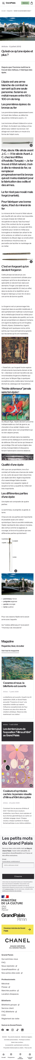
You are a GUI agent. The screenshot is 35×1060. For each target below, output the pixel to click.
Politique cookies (24, 1039)
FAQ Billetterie (7, 1012)
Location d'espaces (10, 994)
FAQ (3, 962)
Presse (4, 987)
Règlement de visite (10, 1019)
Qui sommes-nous (9, 959)
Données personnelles (11, 1039)
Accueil (3, 10)
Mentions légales (26, 1037)
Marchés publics (8, 991)
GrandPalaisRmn (8, 969)
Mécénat (5, 984)
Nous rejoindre (7, 966)
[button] (31, 3)
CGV (3, 1015)
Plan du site (28, 1048)
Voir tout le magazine (10, 651)
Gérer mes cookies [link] (17, 1042)
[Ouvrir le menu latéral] (3, 3)
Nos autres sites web (10, 973)
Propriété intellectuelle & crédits (13, 1048)
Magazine (9, 10)
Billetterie (25, 3)
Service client (7, 1008)
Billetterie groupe (9, 1005)
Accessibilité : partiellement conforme (17, 1045)
